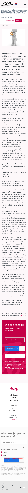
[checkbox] (14, 453)
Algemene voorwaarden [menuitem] (8, 486)
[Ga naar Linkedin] (20, 488)
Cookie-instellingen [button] (10, 20)
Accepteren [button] (18, 20)
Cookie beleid (10, 16)
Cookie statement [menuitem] (6, 489)
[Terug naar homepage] (7, 3)
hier (21, 315)
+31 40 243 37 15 (14, 420)
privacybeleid (7, 367)
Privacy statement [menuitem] (6, 487)
